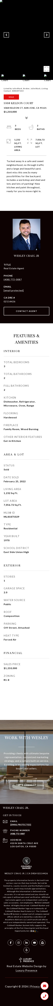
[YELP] (26, 950)
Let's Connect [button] (26, 785)
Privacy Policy (39, 986)
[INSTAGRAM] (18, 943)
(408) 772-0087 (13, 279)
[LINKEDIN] (26, 943)
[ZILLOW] (42, 943)
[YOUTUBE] (34, 943)
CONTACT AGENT (26, 311)
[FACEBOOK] (11, 943)
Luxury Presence (26, 970)
